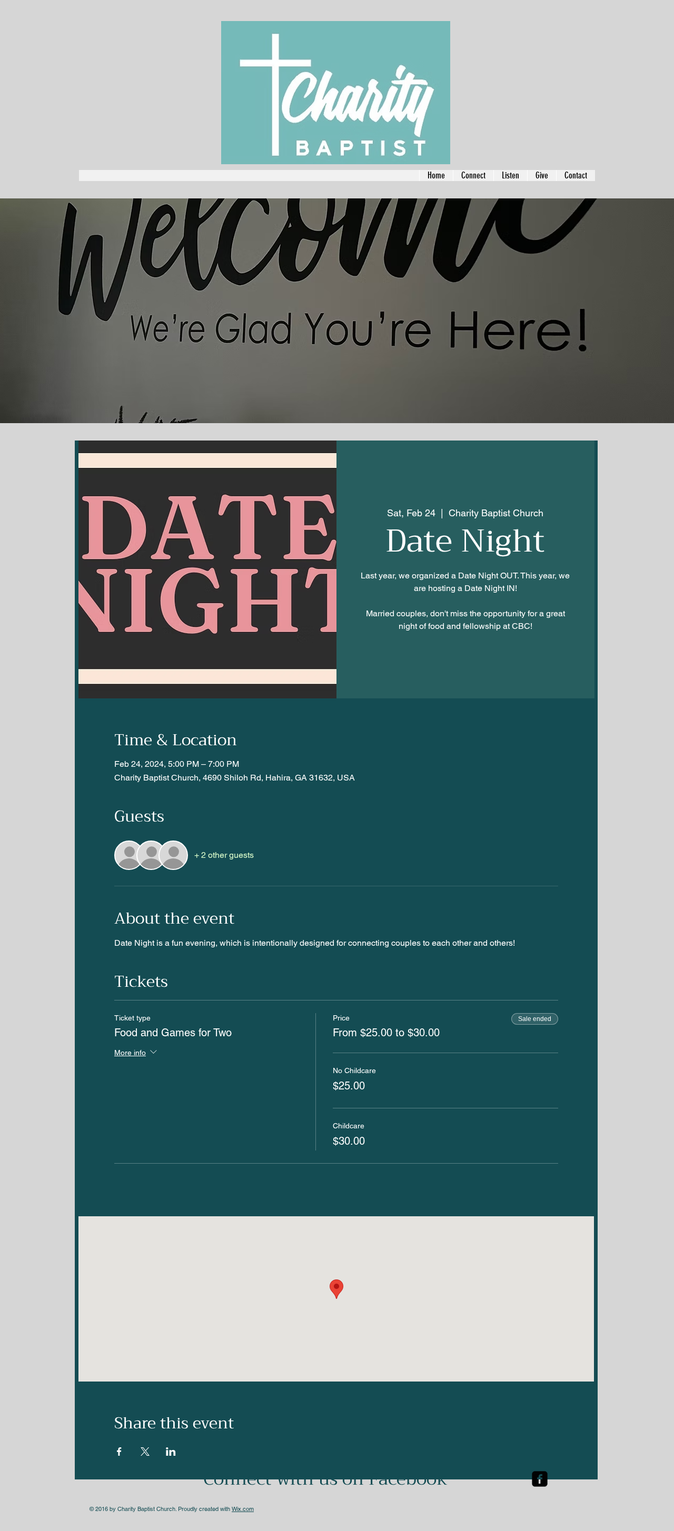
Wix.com (243, 1509)
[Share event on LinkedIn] (171, 1451)
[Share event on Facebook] (119, 1451)
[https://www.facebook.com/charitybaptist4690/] (540, 1479)
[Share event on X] (145, 1451)
